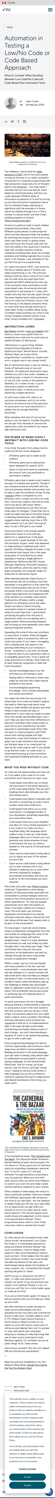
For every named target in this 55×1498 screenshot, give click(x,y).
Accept (27, 1477)
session (10, 495)
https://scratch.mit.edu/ (17, 220)
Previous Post (21, 1391)
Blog (10, 27)
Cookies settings (27, 1468)
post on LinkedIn (34, 331)
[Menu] (50, 9)
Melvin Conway (40, 886)
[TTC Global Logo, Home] (6, 10)
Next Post (19, 1387)
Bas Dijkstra (10, 331)
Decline (27, 1485)
